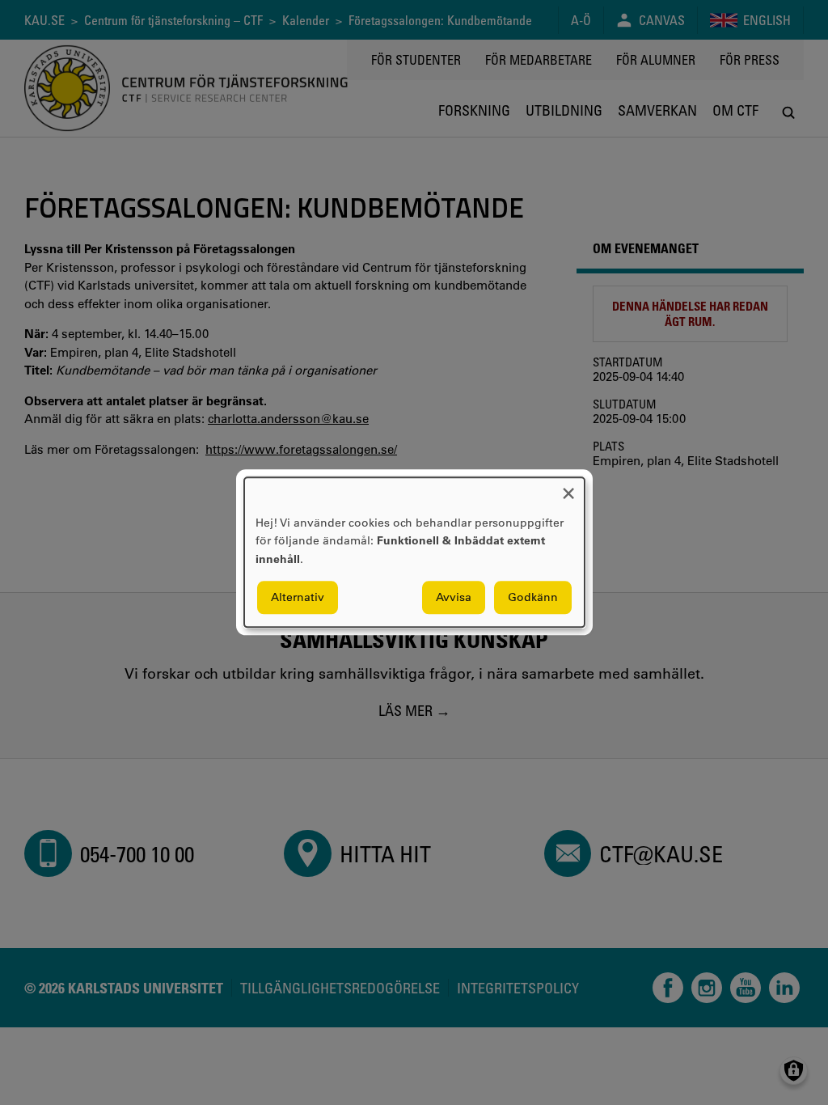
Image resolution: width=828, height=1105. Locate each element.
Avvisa (453, 598)
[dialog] (414, 552)
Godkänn (533, 598)
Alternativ (297, 598)
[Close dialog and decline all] (568, 487)
